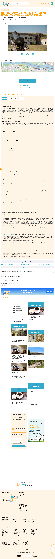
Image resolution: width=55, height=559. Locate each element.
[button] (27, 67)
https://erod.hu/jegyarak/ (8, 234)
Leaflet (53, 71)
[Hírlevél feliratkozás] (41, 3)
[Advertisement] (19, 474)
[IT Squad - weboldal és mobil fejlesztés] (35, 556)
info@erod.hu (34, 221)
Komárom (7, 19)
